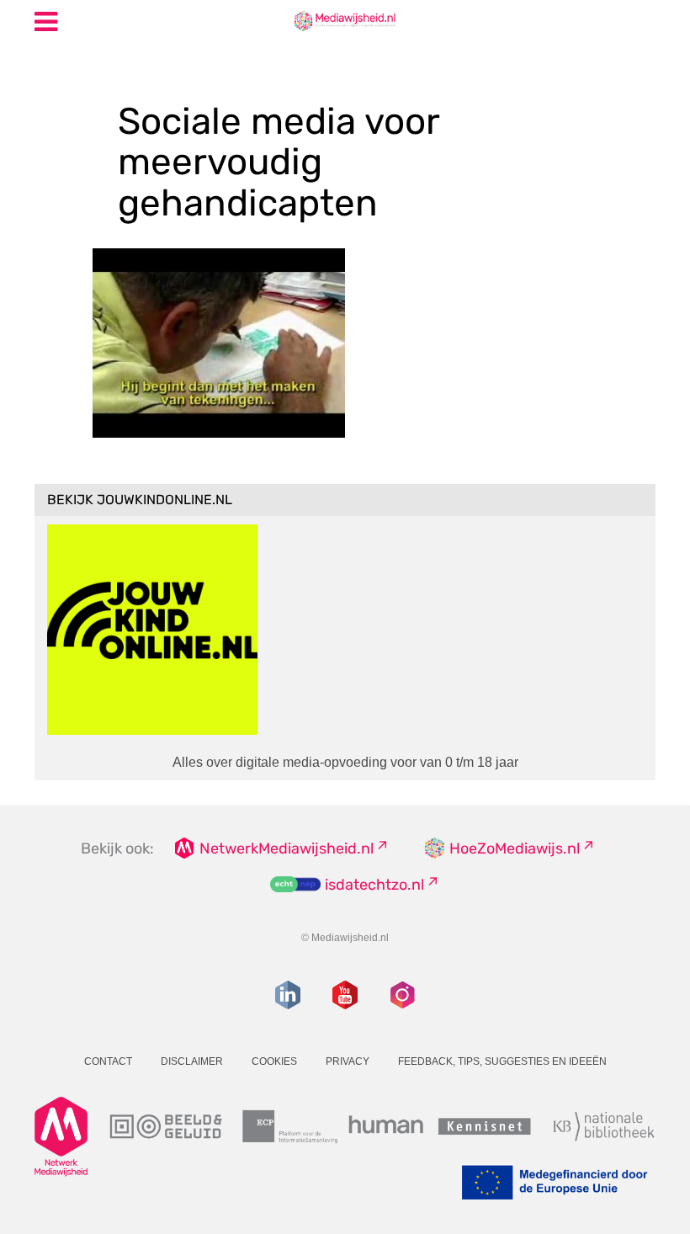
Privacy (347, 1061)
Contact (108, 1061)
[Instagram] (402, 995)
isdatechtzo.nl (374, 884)
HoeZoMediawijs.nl (514, 848)
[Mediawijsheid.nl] (345, 20)
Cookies (274, 1061)
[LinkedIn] (287, 995)
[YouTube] (345, 995)
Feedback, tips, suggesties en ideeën (502, 1061)
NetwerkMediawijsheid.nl (286, 848)
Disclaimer (192, 1061)
